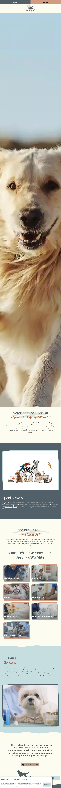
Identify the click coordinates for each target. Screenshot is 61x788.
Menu (15, 2)
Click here (3, 786)
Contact (45, 2)
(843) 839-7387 (26, 672)
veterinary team (11, 507)
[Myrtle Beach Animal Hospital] (30, 8)
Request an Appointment (31, 764)
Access (56, 778)
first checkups (16, 423)
